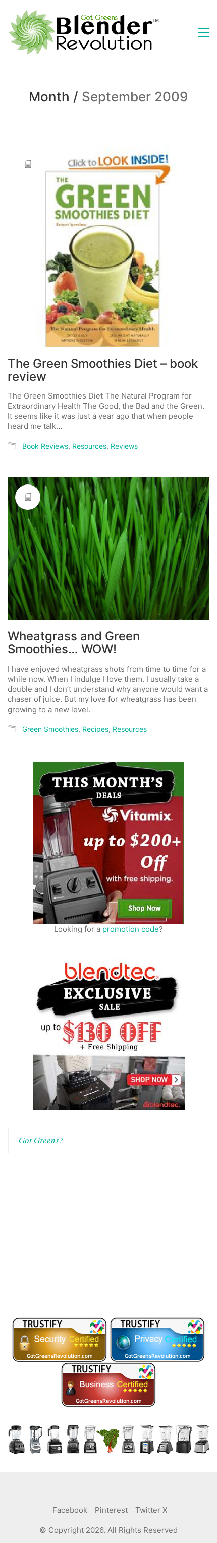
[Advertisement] (83, 1233)
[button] (203, 32)
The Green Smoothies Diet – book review (103, 370)
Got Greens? (41, 1140)
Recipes (95, 729)
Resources (89, 446)
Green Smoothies (50, 729)
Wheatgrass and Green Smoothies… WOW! (74, 643)
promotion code (130, 929)
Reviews (124, 446)
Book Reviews (45, 446)
